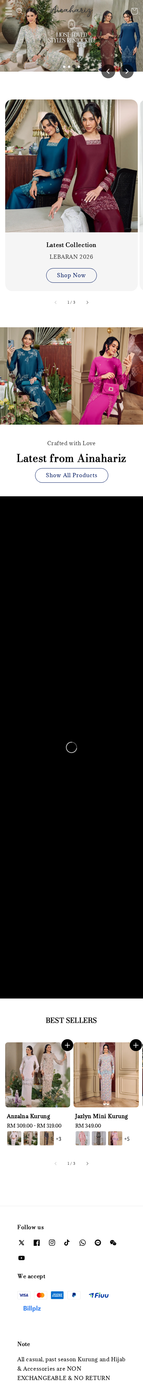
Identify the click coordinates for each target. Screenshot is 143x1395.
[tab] (64, 66)
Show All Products (72, 475)
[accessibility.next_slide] (87, 302)
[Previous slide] (108, 71)
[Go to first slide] (127, 71)
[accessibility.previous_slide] (56, 302)
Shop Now (71, 275)
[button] (8, 11)
